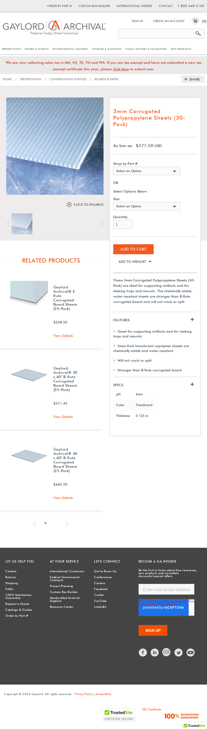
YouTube (100, 601)
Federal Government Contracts (65, 578)
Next (100, 224)
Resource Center (62, 607)
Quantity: (120, 217)
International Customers (67, 571)
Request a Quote (17, 604)
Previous (9, 224)
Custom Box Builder (94, 6)
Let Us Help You (19, 561)
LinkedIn (100, 607)
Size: (116, 199)
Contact (166, 6)
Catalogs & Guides (18, 610)
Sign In (137, 21)
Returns (10, 577)
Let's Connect (107, 561)
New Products (181, 48)
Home (7, 79)
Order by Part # (59, 6)
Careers (100, 583)
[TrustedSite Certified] (119, 714)
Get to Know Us (105, 571)
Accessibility (103, 694)
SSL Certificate (151, 709)
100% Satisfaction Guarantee (18, 596)
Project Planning (61, 586)
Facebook (101, 589)
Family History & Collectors (146, 48)
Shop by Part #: (126, 163)
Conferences (103, 577)
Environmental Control (70, 48)
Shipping (11, 583)
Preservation (11, 48)
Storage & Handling (107, 48)
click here (121, 69)
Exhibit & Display (37, 48)
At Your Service (64, 561)
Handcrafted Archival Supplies (65, 599)
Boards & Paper (104, 79)
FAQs (9, 589)
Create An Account (169, 21)
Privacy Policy (83, 694)
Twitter (99, 595)
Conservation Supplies (65, 79)
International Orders (134, 6)
